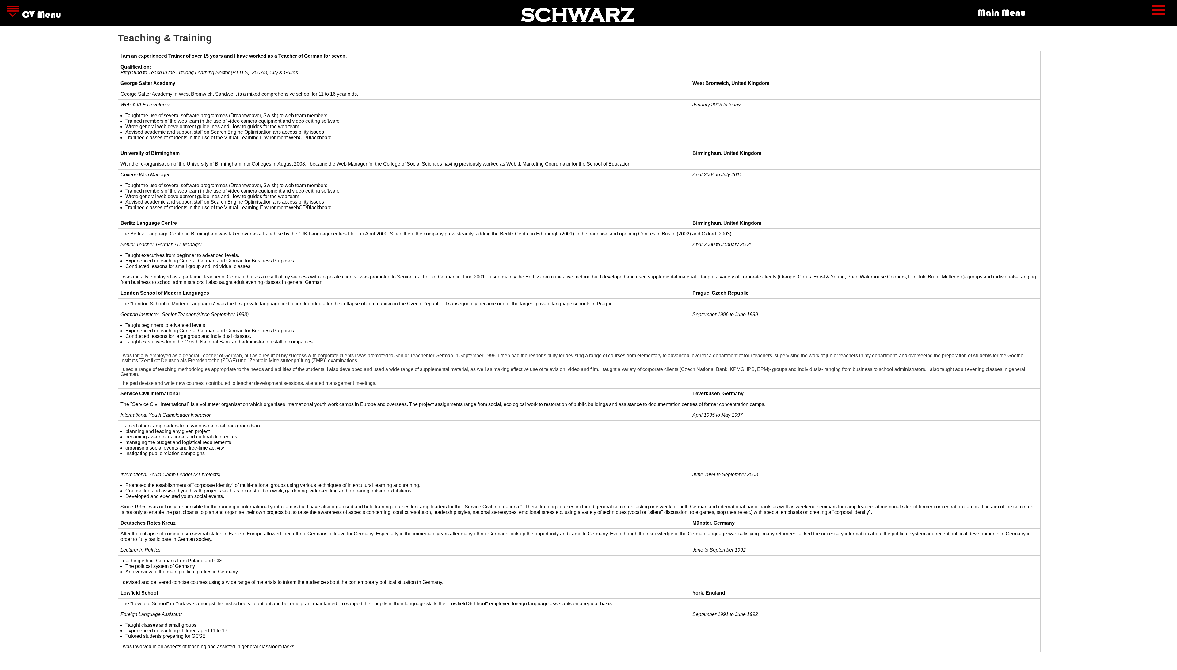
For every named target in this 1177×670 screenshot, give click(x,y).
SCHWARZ (578, 15)
